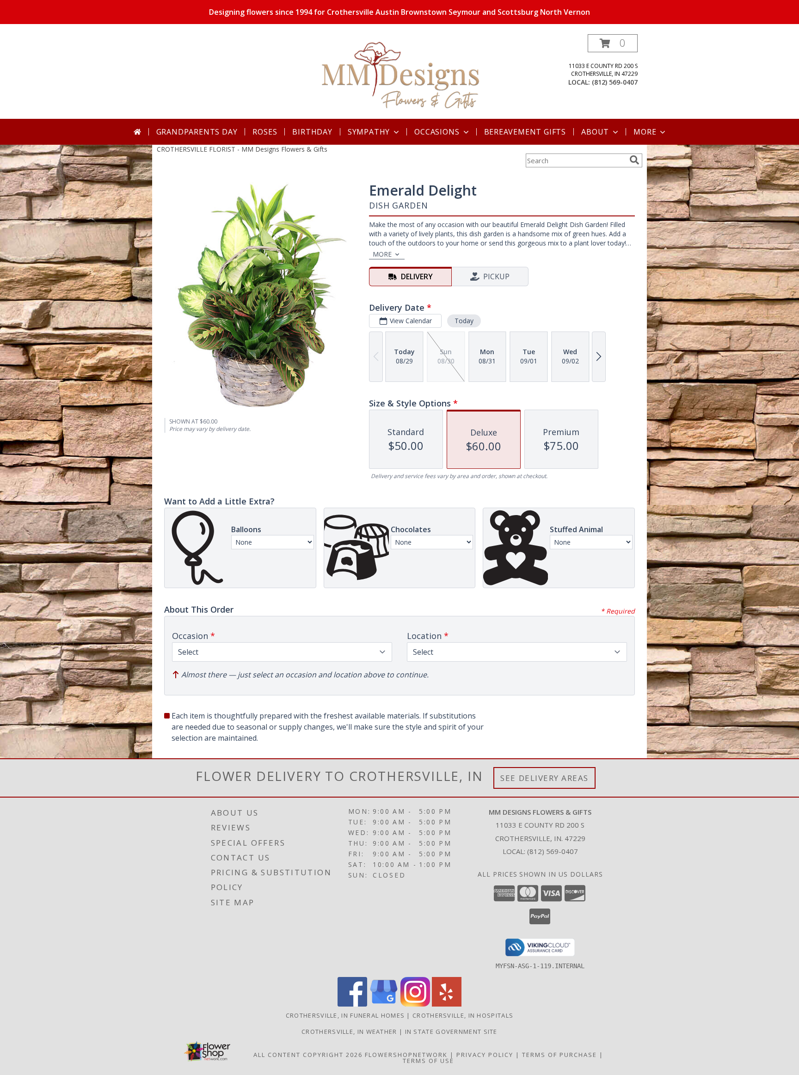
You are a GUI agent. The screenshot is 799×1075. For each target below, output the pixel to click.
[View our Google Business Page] (384, 1004)
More (644, 132)
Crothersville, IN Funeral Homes (345, 1015)
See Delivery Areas (544, 778)
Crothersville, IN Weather (349, 1031)
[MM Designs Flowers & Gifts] (400, 76)
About (595, 132)
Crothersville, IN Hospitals (462, 1015)
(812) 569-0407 (615, 82)
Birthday (312, 132)
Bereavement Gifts (525, 132)
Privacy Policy (484, 1054)
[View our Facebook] (352, 1004)
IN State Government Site (451, 1031)
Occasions (436, 132)
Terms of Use (428, 1061)
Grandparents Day (197, 132)
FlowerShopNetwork (406, 1054)
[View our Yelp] (446, 1004)
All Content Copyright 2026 (308, 1054)
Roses (264, 132)
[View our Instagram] (415, 1004)
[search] (634, 160)
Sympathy (369, 132)
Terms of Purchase (559, 1054)
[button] (613, 43)
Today (464, 320)
